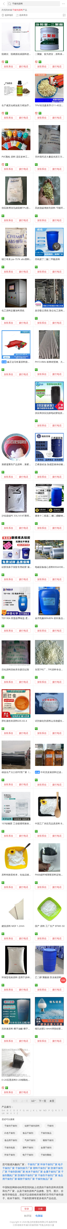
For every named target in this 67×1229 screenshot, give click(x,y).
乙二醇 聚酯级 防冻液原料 (48, 977)
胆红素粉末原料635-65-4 (14, 720)
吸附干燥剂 (48, 1140)
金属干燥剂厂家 (51, 1171)
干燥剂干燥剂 (10, 1125)
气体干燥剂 (30, 1140)
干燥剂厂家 (33, 1164)
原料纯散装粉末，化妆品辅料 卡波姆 (20, 874)
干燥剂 (50, 1125)
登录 (26, 1208)
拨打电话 (23, 66)
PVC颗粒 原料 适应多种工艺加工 (18, 156)
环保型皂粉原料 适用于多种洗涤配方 (20, 977)
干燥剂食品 (46, 1133)
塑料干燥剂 (28, 1147)
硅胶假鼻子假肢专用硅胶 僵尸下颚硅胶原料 (24, 566)
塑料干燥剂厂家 (41, 1168)
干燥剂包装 (9, 1147)
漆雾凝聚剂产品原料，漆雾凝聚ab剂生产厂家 (25, 464)
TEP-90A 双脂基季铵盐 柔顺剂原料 (19, 618)
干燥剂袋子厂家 (23, 1168)
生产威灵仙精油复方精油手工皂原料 (20, 105)
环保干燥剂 (9, 1154)
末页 (51, 1100)
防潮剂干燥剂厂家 (27, 1175)
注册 (40, 1208)
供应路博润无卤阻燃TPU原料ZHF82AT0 (22, 207)
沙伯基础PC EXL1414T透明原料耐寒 (20, 515)
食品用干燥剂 (10, 1140)
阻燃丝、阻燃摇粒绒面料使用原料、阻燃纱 (23, 54)
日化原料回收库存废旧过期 (15, 669)
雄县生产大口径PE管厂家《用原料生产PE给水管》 (27, 772)
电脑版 (39, 1215)
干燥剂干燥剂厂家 (47, 1175)
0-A (3, 1110)
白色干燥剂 (9, 1133)
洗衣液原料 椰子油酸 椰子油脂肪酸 (19, 1028)
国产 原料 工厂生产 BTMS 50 (50, 925)
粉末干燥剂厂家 (34, 1171)
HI (27, 1110)
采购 (63, 980)
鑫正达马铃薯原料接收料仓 (20, 361)
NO (45, 1110)
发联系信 (8, 66)
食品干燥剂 (28, 1133)
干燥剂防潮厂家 (16, 1171)
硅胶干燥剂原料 (32, 1125)
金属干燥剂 (46, 1147)
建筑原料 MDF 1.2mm (13, 925)
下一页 (42, 1100)
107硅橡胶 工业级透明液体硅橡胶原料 (21, 823)
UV (3, 1113)
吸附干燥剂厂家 (26, 1178)
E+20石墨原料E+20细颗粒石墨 (17, 1079)
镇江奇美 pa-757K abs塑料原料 (18, 259)
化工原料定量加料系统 (13, 310)
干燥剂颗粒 (46, 1154)
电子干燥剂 (28, 1154)
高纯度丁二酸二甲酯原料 (47, 259)
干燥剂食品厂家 (44, 1178)
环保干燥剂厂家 (48, 1164)
